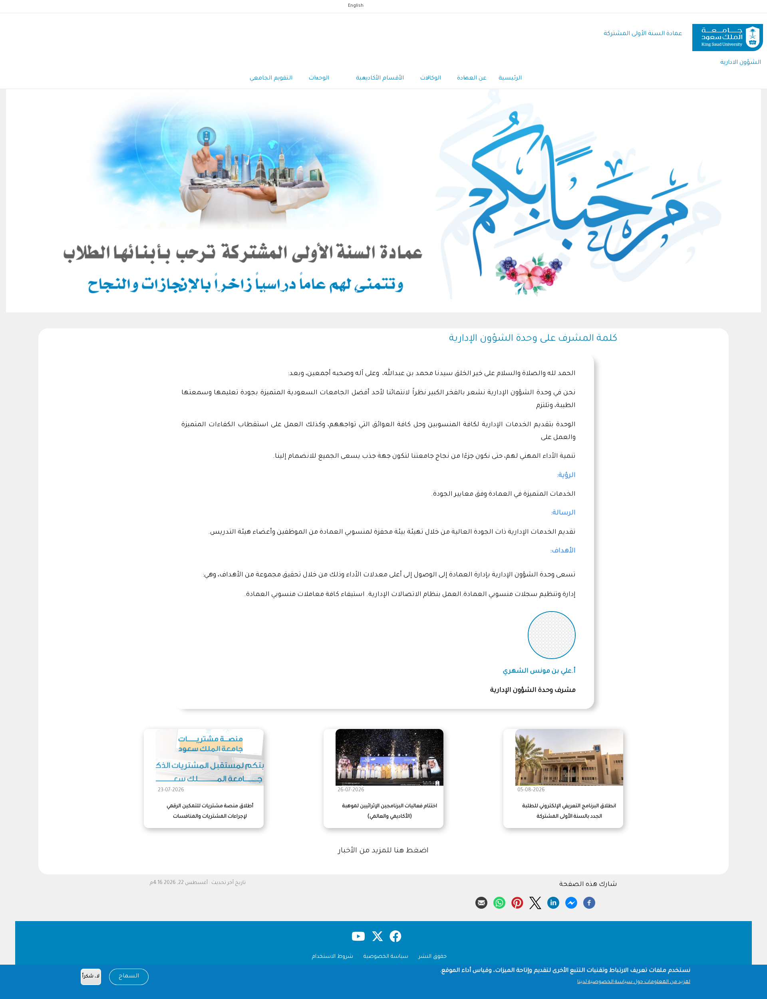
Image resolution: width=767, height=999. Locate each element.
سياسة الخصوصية (386, 957)
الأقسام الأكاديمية (380, 78)
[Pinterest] (517, 901)
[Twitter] (535, 901)
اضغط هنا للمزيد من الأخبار (383, 851)
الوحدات (319, 78)
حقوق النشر (433, 957)
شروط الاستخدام (332, 957)
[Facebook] (589, 901)
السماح (129, 976)
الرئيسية (510, 78)
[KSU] (727, 34)
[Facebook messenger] (571, 901)
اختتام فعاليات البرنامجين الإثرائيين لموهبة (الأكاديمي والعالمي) (389, 811)
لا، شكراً (90, 976)
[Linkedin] (553, 901)
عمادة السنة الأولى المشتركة (643, 34)
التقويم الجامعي (271, 78)
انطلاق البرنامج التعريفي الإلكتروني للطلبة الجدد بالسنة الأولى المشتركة (569, 811)
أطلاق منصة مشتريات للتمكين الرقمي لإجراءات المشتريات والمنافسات (210, 811)
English (356, 6)
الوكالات (430, 78)
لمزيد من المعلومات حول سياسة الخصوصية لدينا (633, 982)
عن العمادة (472, 78)
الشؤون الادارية (740, 63)
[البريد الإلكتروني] (481, 901)
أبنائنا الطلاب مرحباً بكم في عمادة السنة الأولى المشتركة (589, 298)
